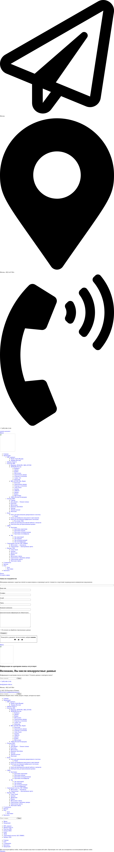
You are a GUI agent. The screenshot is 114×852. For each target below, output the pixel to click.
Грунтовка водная (19, 530)
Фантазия (17, 479)
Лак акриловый (19, 537)
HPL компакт (11, 457)
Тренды (13, 508)
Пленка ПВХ (11, 498)
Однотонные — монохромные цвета (22, 546)
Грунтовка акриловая (20, 529)
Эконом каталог (15, 510)
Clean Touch (17, 487)
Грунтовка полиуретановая (22, 532)
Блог (8, 567)
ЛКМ (8, 526)
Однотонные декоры (20, 474)
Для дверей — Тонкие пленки (20, 502)
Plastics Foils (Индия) (17, 459)
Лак (12, 535)
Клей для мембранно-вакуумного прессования (25, 518)
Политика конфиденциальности (10, 692)
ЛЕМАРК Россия (16, 467)
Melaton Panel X (12, 462)
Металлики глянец (16, 556)
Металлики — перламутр (18, 545)
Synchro (16, 489)
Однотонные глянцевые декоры (20, 557)
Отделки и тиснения (20, 476)
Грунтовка (14, 527)
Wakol (16, 516)
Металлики (17, 473)
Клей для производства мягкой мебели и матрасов (26, 522)
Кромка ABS (11, 548)
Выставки (10, 569)
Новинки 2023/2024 (17, 506)
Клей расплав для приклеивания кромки (23, 524)
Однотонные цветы (17, 559)
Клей (8, 513)
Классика (13, 503)
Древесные (14, 553)
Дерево (16, 470)
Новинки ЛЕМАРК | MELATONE (21, 465)
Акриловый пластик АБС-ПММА (17, 543)
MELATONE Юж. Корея (18, 481)
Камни (16, 471)
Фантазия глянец (16, 561)
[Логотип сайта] (7, 451)
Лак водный (18, 538)
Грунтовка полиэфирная (21, 534)
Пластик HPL (11, 463)
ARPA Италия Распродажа (19, 497)
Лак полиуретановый (20, 540)
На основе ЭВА (19, 521)
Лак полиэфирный (20, 542)
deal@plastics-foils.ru (6, 684)
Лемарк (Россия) (16, 460)
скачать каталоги (5, 431)
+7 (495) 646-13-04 (5, 681)
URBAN (16, 490)
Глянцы (13, 500)
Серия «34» (17, 478)
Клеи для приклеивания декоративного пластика (26, 514)
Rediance (17, 468)
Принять (2, 851)
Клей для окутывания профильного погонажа (25, 519)
